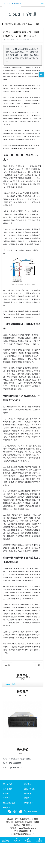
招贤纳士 (6, 807)
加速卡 (6, 793)
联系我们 (27, 798)
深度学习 (27, 784)
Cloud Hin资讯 (19, 24)
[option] (22, 719)
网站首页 (8, 24)
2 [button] (22, 741)
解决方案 (27, 793)
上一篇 (7, 665)
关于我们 (6, 798)
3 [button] (26, 741)
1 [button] (19, 741)
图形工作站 (7, 789)
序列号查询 (28, 803)
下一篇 (37, 665)
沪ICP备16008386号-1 (22, 831)
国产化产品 (7, 784)
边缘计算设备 (29, 789)
